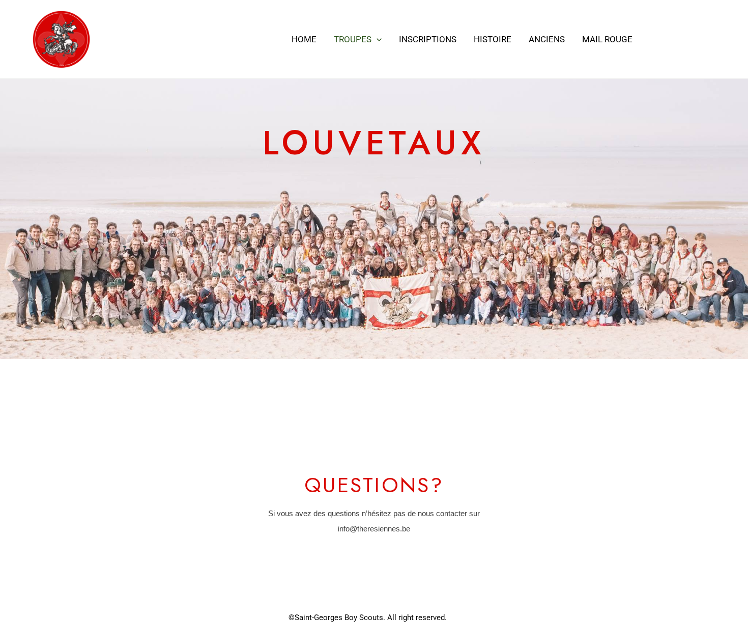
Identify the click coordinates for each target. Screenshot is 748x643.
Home (304, 39)
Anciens (547, 39)
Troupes (352, 39)
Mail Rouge (607, 39)
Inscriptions (427, 39)
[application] (376, 39)
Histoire (492, 39)
